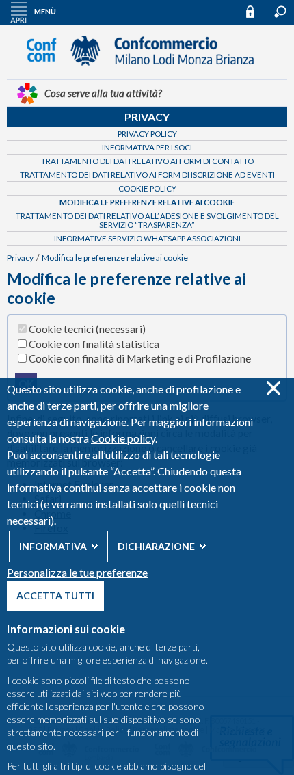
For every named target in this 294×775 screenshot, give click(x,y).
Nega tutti (273, 388)
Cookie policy (123, 438)
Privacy (147, 116)
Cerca (280, 11)
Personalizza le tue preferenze (77, 572)
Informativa (53, 546)
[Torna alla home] (147, 71)
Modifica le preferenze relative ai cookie (147, 202)
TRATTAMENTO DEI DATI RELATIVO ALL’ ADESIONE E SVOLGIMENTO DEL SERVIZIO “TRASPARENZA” (147, 220)
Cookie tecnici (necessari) (87, 329)
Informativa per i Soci (147, 147)
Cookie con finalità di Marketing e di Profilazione (140, 358)
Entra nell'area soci (256, 11)
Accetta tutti (55, 595)
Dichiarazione (156, 546)
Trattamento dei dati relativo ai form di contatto (147, 161)
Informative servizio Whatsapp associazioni (147, 238)
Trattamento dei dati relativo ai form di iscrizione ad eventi (147, 174)
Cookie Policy (147, 188)
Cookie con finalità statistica (94, 344)
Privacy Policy (147, 133)
